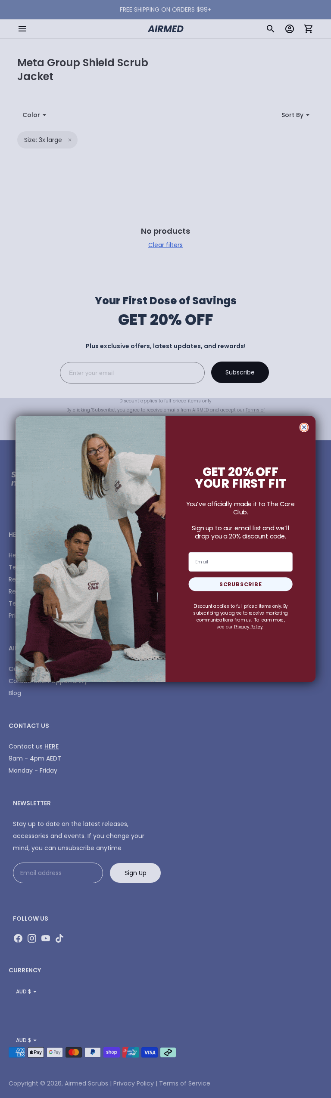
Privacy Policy (248, 627)
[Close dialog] (304, 427)
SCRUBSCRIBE (240, 584)
